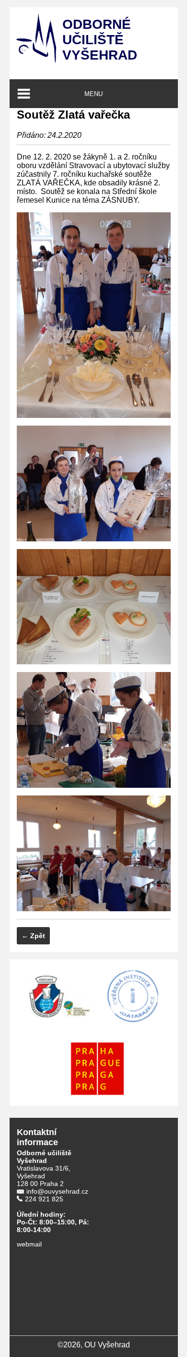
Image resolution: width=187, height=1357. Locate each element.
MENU (93, 94)
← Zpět (33, 936)
